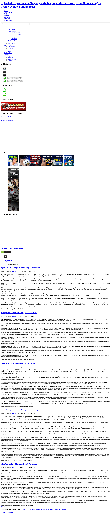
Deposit (10, 56)
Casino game (11, 48)
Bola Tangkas (11, 29)
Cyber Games (8, 45)
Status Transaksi (12, 59)
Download (7, 17)
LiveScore (7, 18)
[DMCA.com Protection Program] (6, 252)
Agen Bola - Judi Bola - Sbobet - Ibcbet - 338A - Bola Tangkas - (40, 509)
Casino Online (12, 31)
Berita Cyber (7, 42)
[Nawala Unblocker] (13, 110)
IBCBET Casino (15, 32)
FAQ (5, 14)
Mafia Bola (62, 509)
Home (6, 11)
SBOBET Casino (16, 34)
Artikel (6, 28)
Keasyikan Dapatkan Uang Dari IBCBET (19, 312)
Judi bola (10, 36)
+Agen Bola (8, 261)
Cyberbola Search (7, 24)
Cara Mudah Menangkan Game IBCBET (19, 363)
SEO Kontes (11, 43)
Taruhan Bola (11, 50)
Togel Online (11, 40)
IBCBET (13, 37)
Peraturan (6, 15)
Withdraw (10, 60)
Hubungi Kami (8, 20)
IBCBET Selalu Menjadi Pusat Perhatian (19, 464)
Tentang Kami (8, 12)
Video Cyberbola (7, 120)
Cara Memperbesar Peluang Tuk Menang (19, 410)
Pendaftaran (11, 57)
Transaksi (6, 54)
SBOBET (14, 39)
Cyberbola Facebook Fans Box (12, 248)
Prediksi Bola (8, 53)
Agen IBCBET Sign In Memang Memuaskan (20, 268)
